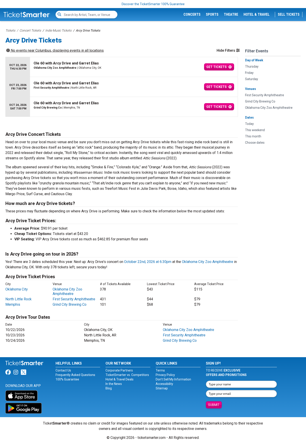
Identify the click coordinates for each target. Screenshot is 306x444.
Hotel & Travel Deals (120, 379)
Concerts (191, 14)
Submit (214, 405)
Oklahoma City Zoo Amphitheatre (207, 262)
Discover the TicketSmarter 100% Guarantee (153, 4)
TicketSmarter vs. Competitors (127, 375)
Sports (212, 14)
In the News (114, 384)
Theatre (231, 14)
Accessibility (164, 384)
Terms (160, 370)
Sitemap (162, 388)
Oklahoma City (16, 289)
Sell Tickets (289, 14)
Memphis (12, 304)
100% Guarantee (67, 379)
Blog (109, 388)
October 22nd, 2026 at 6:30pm (147, 262)
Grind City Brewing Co (69, 304)
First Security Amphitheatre (74, 299)
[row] (121, 67)
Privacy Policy (165, 375)
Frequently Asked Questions (75, 375)
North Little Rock (18, 299)
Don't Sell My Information (173, 379)
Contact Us (63, 370)
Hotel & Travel (256, 14)
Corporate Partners (119, 370)
